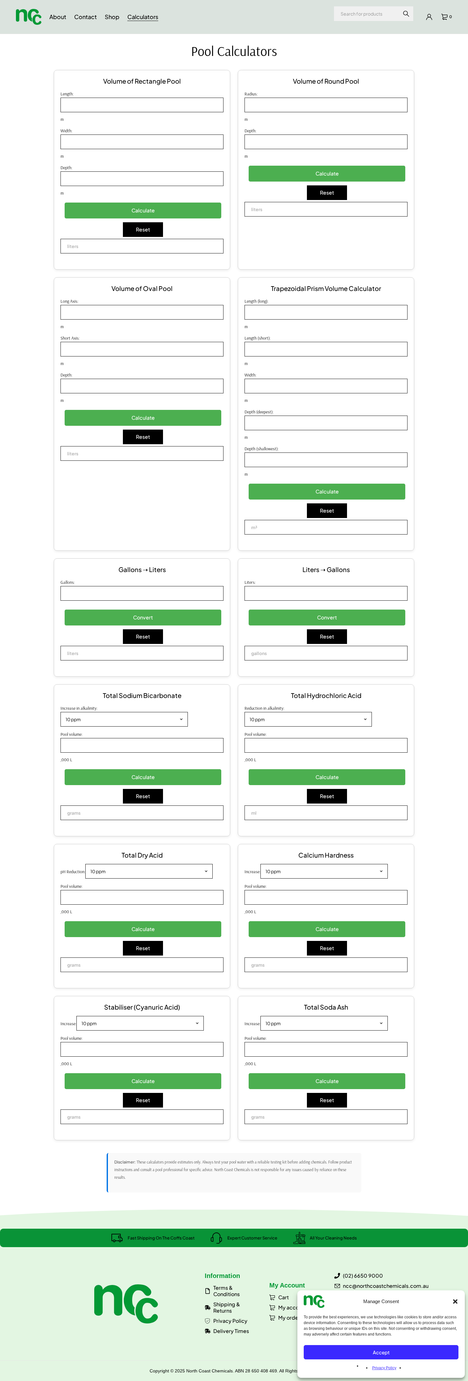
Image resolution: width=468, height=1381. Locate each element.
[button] (455, 1301)
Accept (381, 1352)
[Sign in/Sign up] (429, 17)
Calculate (143, 210)
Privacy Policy (384, 1368)
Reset (143, 229)
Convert (143, 617)
